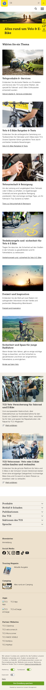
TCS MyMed (7, 645)
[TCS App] (5, 602)
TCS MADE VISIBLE (10, 637)
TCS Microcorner (9, 633)
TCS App (14, 602)
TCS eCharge (16, 609)
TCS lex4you (7, 641)
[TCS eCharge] (5, 609)
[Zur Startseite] (4, 3)
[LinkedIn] (18, 552)
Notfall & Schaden (43, 3)
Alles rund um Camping (23, 585)
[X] (9, 552)
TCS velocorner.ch (9, 630)
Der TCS (6, 516)
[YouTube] (27, 552)
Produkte (7, 503)
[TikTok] (23, 552)
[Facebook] (4, 552)
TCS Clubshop (8, 626)
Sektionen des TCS (12, 520)
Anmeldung (7, 542)
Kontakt (38, 3)
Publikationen (10, 512)
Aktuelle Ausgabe (21, 567)
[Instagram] (14, 552)
